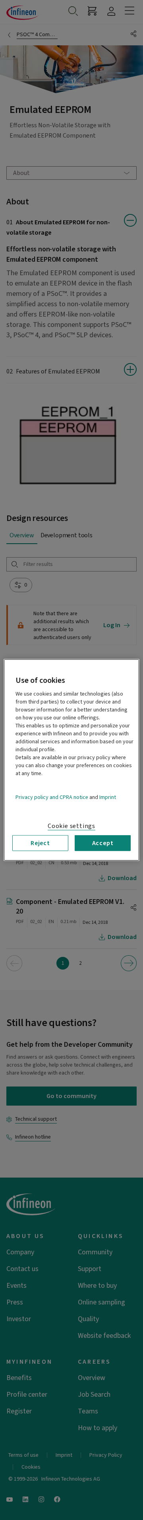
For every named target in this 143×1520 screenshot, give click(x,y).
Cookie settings (71, 826)
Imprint (107, 797)
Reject (40, 843)
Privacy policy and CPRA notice (51, 797)
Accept (103, 843)
